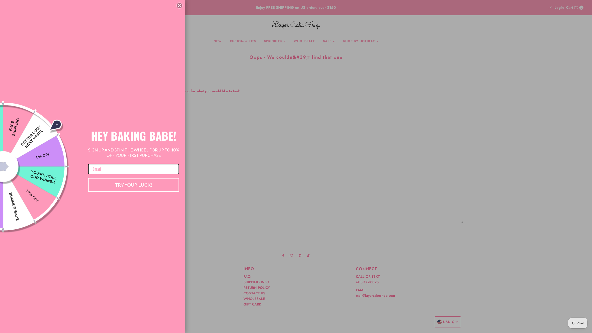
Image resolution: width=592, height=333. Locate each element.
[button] (179, 5)
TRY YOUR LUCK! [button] (133, 185)
